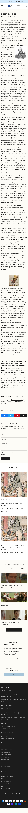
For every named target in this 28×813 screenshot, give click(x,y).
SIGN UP (14, 674)
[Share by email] (23, 415)
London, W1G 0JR (5, 710)
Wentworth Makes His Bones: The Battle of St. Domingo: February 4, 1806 (12, 503)
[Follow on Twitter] (5, 793)
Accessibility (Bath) (6, 781)
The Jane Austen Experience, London (10, 731)
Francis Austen (5, 499)
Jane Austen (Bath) (6, 754)
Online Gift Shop (5, 736)
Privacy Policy (10, 428)
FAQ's (2, 786)
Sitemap (3, 778)
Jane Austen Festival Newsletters (14, 670)
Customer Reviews (6, 766)
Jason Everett (4, 361)
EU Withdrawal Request (7, 788)
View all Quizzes (14, 630)
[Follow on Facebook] (2, 793)
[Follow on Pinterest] (12, 793)
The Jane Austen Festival (7, 741)
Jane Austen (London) (6, 749)
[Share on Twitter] (11, 415)
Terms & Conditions (6, 769)
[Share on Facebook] (4, 415)
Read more (4, 511)
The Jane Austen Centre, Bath (8, 726)
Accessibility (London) (7, 783)
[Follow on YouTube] (16, 793)
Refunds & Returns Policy (7, 776)
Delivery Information (6, 774)
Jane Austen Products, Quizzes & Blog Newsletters (14, 667)
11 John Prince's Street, (7, 708)
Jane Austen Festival (6, 757)
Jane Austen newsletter (17, 400)
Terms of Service (20, 428)
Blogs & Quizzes (5, 759)
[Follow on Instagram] (9, 793)
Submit (5, 458)
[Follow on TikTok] (19, 793)
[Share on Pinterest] (17, 415)
